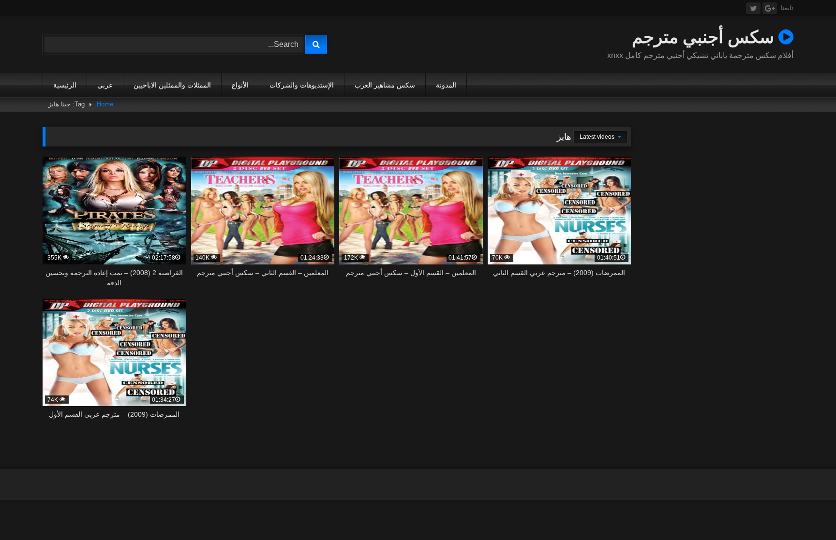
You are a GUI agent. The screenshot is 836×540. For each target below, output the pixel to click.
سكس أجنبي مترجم (705, 36)
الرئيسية (64, 85)
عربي (105, 85)
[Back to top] (806, 511)
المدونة (446, 85)
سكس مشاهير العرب (385, 85)
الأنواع (240, 85)
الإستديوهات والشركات (301, 85)
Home (105, 104)
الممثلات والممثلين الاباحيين (172, 85)
